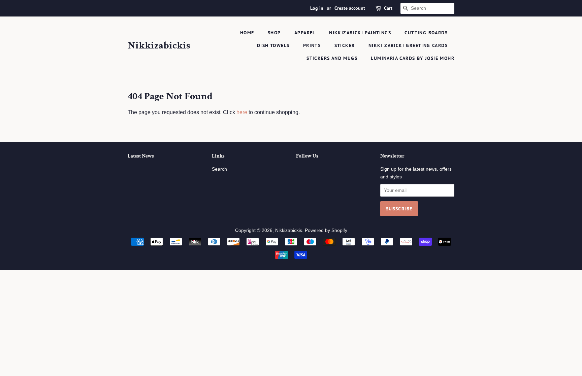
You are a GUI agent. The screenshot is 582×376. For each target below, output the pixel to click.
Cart (388, 8)
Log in (316, 8)
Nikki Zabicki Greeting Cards (408, 45)
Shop (274, 33)
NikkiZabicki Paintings (360, 33)
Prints (312, 45)
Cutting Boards (426, 33)
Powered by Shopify (326, 230)
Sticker (344, 45)
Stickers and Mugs (331, 58)
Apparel (305, 33)
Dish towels (273, 45)
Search (219, 169)
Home (247, 33)
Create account (349, 8)
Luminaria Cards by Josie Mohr (412, 58)
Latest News (141, 156)
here (241, 112)
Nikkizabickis (159, 46)
